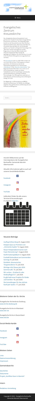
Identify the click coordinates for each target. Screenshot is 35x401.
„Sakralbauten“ (7, 67)
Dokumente (4, 374)
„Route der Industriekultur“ (21, 67)
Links (2, 356)
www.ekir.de (4, 311)
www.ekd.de (4, 317)
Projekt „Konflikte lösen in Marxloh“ (12, 376)
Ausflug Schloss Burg (11, 242)
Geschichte (4, 371)
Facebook (7, 178)
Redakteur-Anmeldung (8, 388)
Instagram (7, 185)
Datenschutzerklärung (7, 358)
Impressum (4, 361)
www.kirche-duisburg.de (8, 304)
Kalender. (15, 201)
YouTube (7, 192)
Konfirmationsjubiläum (11, 255)
